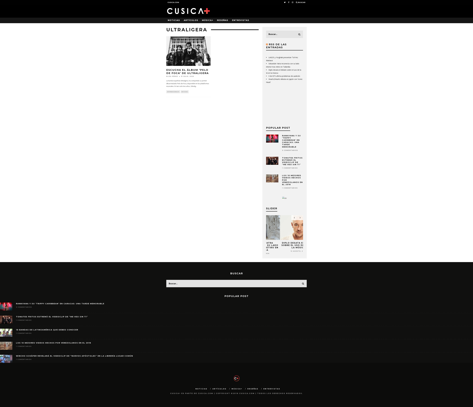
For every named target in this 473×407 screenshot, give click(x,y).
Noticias (174, 20)
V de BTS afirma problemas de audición (284, 76)
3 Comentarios (290, 150)
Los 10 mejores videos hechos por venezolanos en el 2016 (53, 343)
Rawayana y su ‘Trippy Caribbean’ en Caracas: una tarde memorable (291, 141)
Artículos (191, 20)
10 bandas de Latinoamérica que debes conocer (47, 330)
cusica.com (173, 2)
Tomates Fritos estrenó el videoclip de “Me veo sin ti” (292, 161)
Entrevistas (240, 20)
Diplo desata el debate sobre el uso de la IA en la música (285, 245)
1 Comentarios (290, 168)
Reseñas (222, 20)
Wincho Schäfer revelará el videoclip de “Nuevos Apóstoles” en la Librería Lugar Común (74, 356)
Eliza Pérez (172, 76)
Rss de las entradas (276, 46)
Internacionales (173, 91)
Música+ (207, 20)
